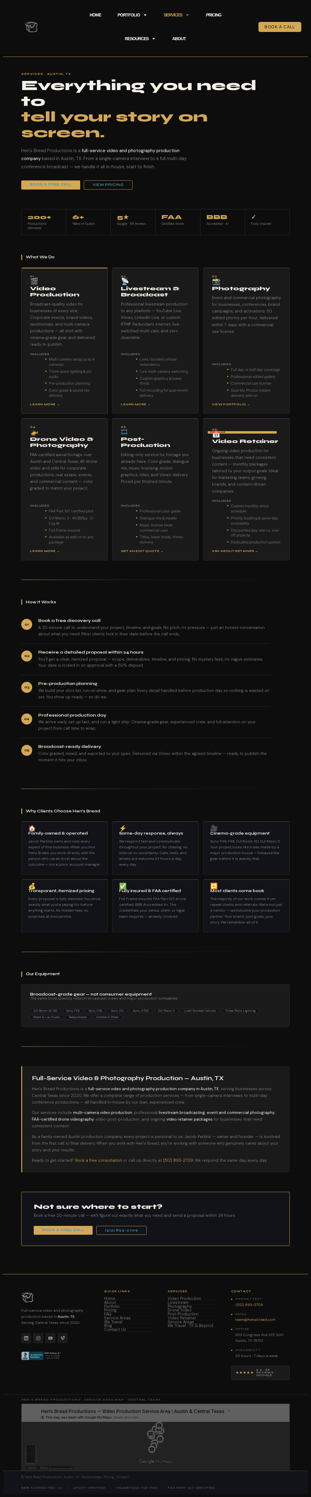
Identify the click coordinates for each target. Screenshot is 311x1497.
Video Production (184, 1299)
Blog (108, 1326)
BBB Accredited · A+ (42, 1488)
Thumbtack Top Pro (137, 1488)
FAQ (107, 1314)
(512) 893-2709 (178, 1160)
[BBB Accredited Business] (41, 1356)
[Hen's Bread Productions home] (55, 1297)
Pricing (213, 14)
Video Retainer (182, 1318)
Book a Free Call (51, 185)
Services (173, 14)
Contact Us (115, 1330)
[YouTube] (50, 1338)
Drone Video (180, 1310)
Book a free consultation (98, 1160)
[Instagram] (38, 1338)
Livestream (178, 1303)
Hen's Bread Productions (43, 1477)
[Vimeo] (62, 1338)
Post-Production (183, 1314)
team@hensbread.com (255, 1319)
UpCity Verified (89, 1488)
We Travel (113, 1322)
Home (95, 14)
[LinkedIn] (26, 1338)
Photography (180, 1307)
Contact (123, 1477)
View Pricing (108, 185)
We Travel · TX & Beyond (190, 1326)
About (179, 38)
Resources (137, 38)
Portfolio (129, 14)
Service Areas (117, 1318)
